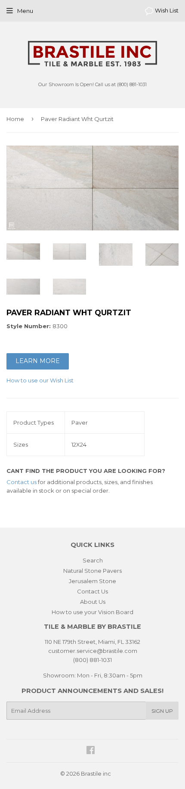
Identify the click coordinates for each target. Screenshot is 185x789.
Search (93, 560)
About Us (92, 601)
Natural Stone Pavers (92, 570)
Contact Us (92, 591)
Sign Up (162, 711)
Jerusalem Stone (92, 581)
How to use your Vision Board (92, 612)
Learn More (37, 361)
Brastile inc (96, 773)
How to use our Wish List (40, 380)
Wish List (166, 10)
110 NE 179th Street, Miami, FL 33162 (92, 641)
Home (15, 118)
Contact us (21, 481)
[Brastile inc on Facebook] (90, 751)
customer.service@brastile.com (92, 650)
